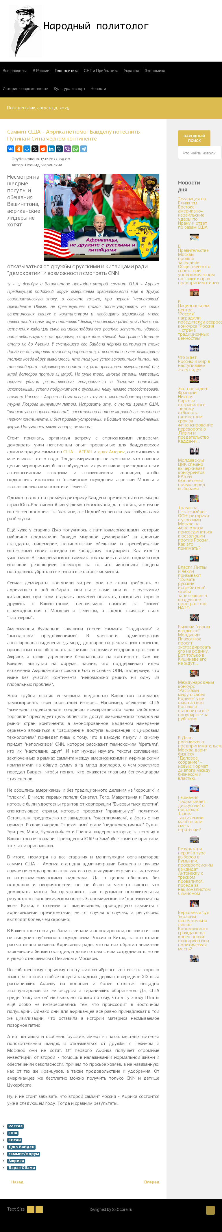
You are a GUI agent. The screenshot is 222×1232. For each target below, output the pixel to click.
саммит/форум (23, 1154)
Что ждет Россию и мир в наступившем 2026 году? (194, 363)
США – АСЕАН (77, 452)
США (12, 1133)
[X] (35, 148)
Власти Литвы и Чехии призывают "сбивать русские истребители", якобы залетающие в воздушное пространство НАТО (192, 587)
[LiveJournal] (59, 148)
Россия (15, 1126)
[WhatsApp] (75, 148)
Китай (14, 1140)
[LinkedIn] (51, 148)
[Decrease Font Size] (30, 1209)
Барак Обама (21, 1168)
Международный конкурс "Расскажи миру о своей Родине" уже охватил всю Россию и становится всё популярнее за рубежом (196, 700)
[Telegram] (83, 148)
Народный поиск (194, 138)
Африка (16, 1161)
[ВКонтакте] (10, 148)
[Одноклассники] (18, 148)
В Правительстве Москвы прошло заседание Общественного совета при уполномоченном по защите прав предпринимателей (198, 264)
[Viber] (67, 148)
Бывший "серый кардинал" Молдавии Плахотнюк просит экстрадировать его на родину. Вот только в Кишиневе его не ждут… (194, 645)
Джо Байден (21, 1147)
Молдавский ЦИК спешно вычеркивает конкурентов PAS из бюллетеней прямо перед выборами (191, 474)
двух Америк (111, 452)
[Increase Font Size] (39, 1209)
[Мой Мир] (26, 148)
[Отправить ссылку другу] (157, 149)
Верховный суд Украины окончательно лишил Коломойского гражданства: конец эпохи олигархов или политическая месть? (194, 931)
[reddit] (43, 148)
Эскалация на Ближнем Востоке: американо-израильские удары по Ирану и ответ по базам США (193, 213)
